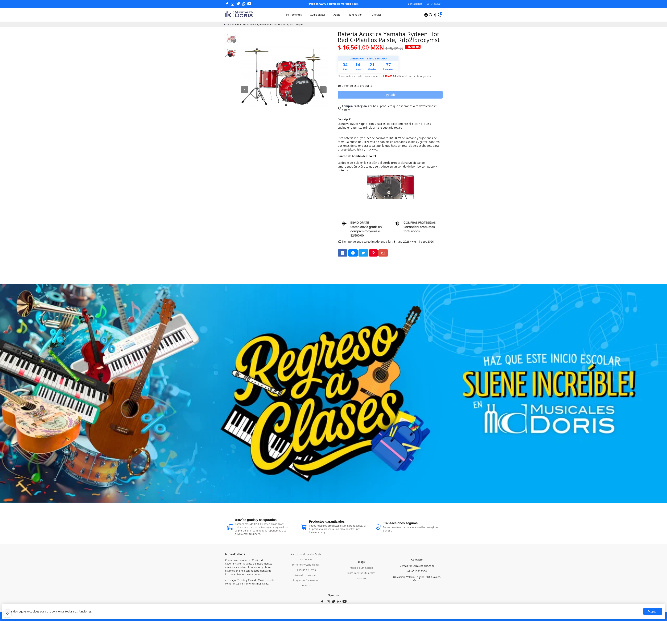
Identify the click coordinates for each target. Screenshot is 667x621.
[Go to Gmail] (383, 253)
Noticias (361, 578)
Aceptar (653, 611)
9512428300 (433, 3)
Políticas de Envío (306, 569)
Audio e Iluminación (361, 567)
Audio (337, 14)
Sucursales (305, 559)
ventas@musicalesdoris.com (417, 565)
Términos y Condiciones (306, 564)
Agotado (390, 95)
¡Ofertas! (376, 14)
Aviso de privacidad (305, 575)
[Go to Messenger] (353, 253)
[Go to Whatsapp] (244, 4)
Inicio (226, 24)
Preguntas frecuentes (305, 580)
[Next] (323, 89)
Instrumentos (294, 14)
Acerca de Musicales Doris (305, 554)
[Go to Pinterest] (373, 253)
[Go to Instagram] (232, 4)
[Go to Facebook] (227, 4)
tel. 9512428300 (417, 571)
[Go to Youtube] (249, 4)
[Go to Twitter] (238, 4)
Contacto (306, 585)
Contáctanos (415, 3)
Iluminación (355, 14)
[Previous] (244, 89)
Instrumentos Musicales (361, 573)
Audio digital (317, 14)
